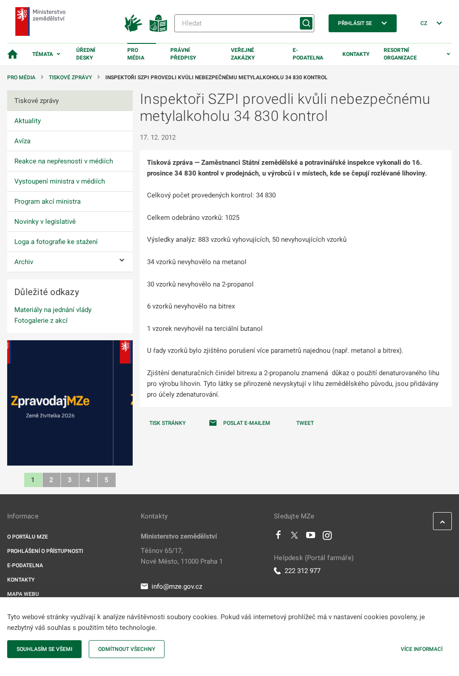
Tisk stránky (167, 423)
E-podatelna (308, 54)
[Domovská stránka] (12, 54)
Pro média (135, 54)
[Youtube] (311, 537)
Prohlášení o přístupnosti (45, 551)
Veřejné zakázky (243, 54)
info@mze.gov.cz (177, 586)
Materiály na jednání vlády (52, 310)
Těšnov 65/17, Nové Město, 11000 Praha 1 (182, 556)
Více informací (421, 649)
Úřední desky (85, 54)
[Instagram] (327, 537)
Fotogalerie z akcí (41, 321)
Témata (42, 54)
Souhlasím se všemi (44, 649)
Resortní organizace (400, 54)
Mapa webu (23, 594)
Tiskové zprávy (70, 77)
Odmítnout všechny (126, 649)
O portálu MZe (27, 537)
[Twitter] (294, 537)
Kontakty (355, 54)
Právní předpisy (183, 54)
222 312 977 (302, 571)
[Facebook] (278, 537)
